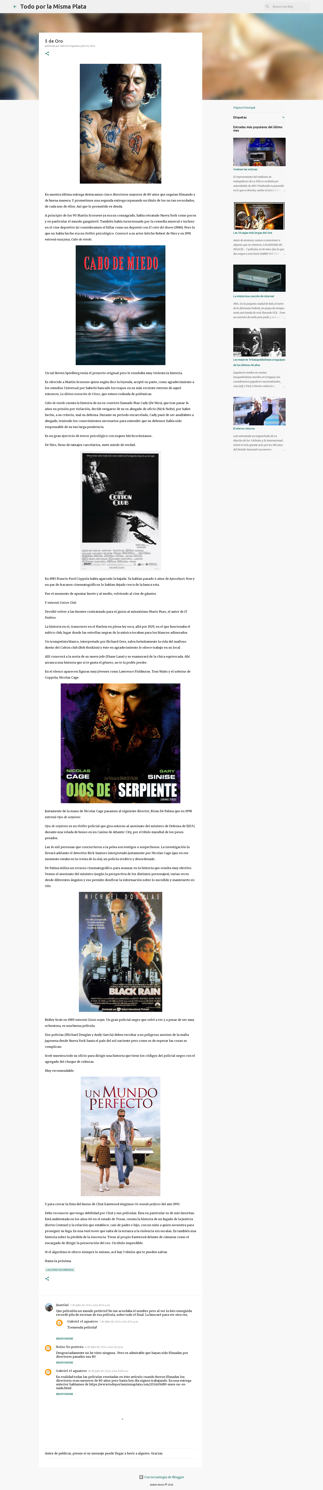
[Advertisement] (221, 162)
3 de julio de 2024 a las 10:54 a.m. (90, 1305)
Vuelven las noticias (245, 169)
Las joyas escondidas (60, 1269)
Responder (64, 1338)
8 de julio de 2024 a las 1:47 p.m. (104, 1347)
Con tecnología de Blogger (164, 1477)
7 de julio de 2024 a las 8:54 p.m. (119, 1321)
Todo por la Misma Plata (53, 6)
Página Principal (244, 107)
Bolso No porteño (70, 1347)
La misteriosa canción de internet (253, 296)
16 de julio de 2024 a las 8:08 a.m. (108, 1371)
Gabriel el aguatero (82, 1321)
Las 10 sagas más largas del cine (252, 232)
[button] (47, 53)
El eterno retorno (244, 428)
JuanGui (62, 1305)
